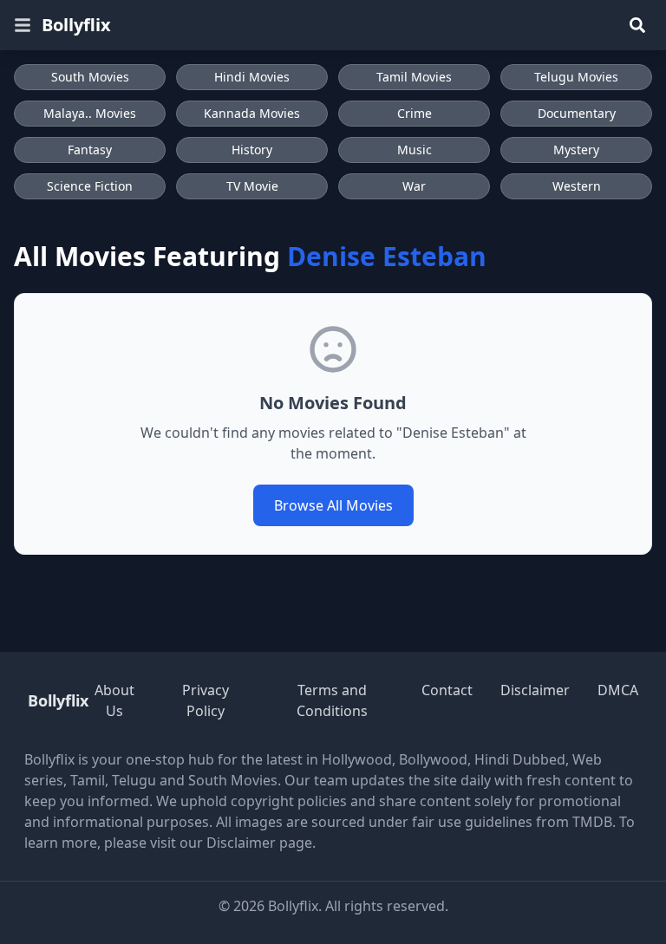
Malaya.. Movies (89, 113)
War (414, 186)
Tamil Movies (414, 76)
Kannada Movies (252, 113)
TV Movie (252, 186)
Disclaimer (535, 690)
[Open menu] (22, 25)
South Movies (90, 76)
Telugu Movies (576, 76)
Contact (447, 690)
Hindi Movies (252, 76)
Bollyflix (76, 24)
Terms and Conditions (332, 700)
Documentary (577, 113)
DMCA (617, 690)
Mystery (576, 149)
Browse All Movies (333, 505)
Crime (414, 113)
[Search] (637, 25)
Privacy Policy (205, 700)
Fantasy (90, 149)
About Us (114, 700)
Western (576, 186)
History (252, 149)
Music (414, 149)
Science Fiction (90, 186)
